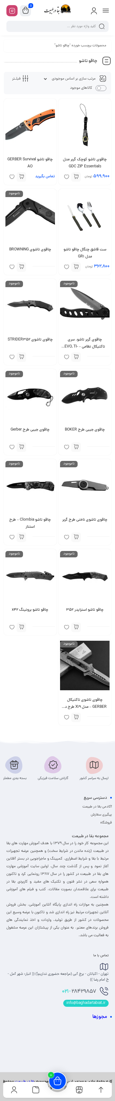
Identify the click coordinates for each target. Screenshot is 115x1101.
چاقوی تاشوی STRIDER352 (30, 340)
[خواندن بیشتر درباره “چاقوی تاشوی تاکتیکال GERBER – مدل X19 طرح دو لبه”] (76, 717)
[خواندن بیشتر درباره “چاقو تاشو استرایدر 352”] (76, 627)
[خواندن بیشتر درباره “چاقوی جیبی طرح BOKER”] (76, 447)
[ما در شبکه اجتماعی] (12, 10)
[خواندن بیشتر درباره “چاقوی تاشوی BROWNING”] (21, 267)
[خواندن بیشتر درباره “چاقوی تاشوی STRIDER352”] (21, 357)
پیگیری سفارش (101, 814)
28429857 (79, 992)
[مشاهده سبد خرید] (25, 11)
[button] (76, 177)
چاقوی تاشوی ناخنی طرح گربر (84, 520)
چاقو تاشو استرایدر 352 (84, 610)
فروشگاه (106, 822)
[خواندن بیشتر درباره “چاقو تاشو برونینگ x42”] (21, 627)
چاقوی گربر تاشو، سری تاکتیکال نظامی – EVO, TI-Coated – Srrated (85, 347)
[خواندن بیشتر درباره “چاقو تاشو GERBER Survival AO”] (21, 177)
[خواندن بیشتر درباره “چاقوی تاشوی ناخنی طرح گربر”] (76, 537)
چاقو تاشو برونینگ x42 (30, 610)
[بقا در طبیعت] (57, 10)
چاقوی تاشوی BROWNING (30, 250)
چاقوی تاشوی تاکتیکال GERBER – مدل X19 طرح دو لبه (85, 707)
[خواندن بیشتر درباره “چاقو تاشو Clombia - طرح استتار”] (21, 537)
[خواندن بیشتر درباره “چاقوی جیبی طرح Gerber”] (21, 447)
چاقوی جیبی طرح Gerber (30, 430)
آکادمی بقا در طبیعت (97, 806)
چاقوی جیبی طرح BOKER (85, 430)
